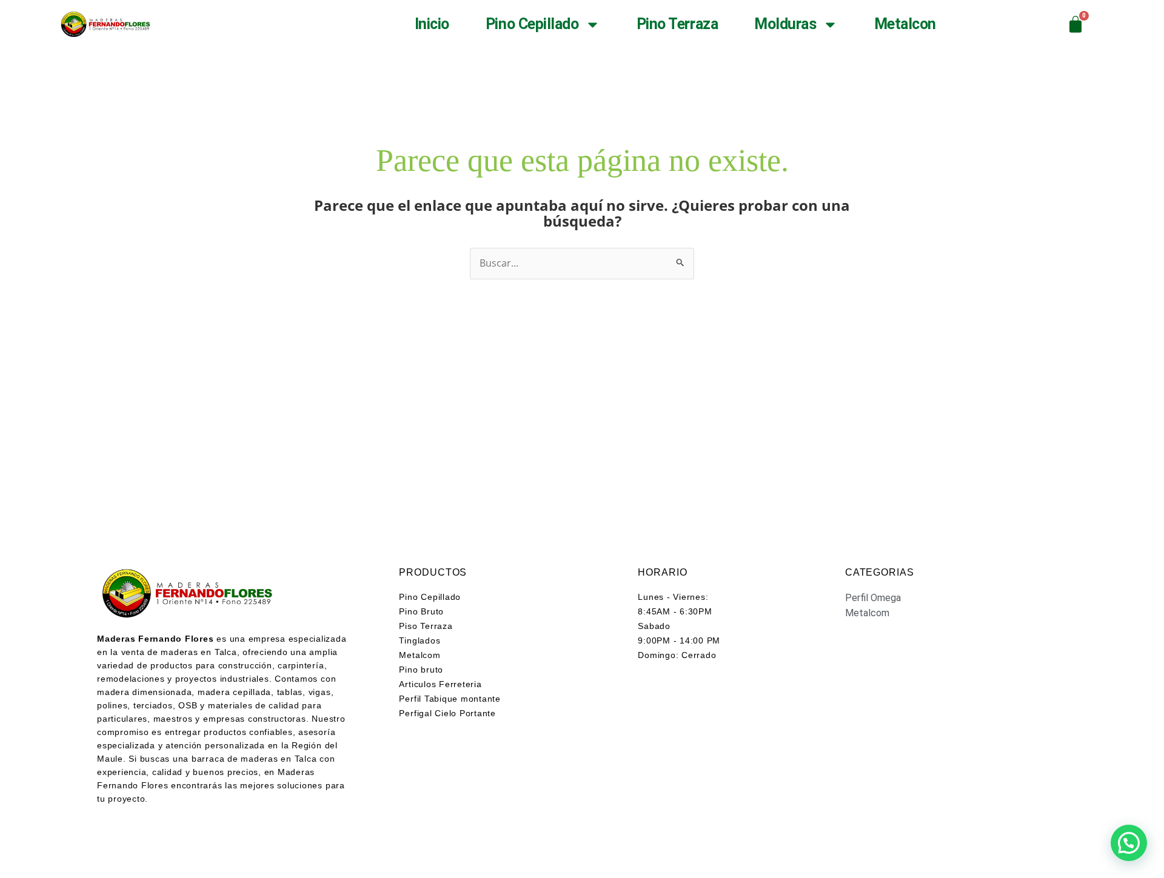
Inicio (432, 24)
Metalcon (905, 24)
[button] (1129, 843)
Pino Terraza (677, 24)
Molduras (785, 24)
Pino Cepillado (532, 24)
